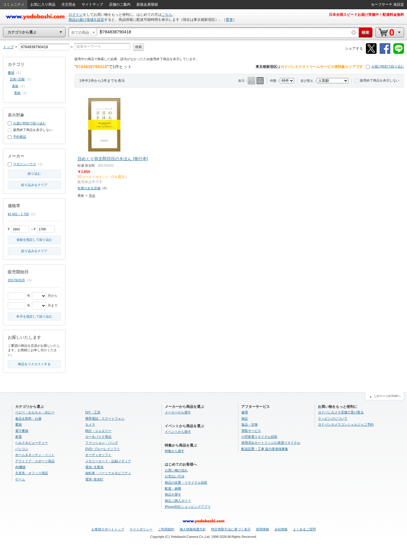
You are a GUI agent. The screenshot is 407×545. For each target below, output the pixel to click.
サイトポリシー (141, 529)
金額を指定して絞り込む (34, 239)
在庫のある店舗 (88, 188)
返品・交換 (249, 424)
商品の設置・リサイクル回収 (186, 482)
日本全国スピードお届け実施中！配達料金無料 (366, 15)
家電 (18, 436)
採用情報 (262, 529)
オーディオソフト (98, 455)
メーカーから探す (178, 412)
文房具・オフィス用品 (31, 473)
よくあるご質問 (304, 529)
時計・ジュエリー (98, 430)
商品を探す (173, 494)
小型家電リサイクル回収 (259, 436)
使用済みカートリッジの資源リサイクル (270, 442)
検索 (138, 47)
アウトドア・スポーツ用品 (35, 461)
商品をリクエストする (34, 364)
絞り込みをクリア (34, 185)
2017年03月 (16, 280)
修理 (244, 412)
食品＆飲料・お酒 (28, 418)
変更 (229, 20)
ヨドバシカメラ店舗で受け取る (341, 412)
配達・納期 (173, 488)
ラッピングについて (332, 418)
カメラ (90, 424)
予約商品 (19, 136)
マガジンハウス (24, 164)
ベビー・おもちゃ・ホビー (35, 412)
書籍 (11, 72)
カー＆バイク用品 (98, 436)
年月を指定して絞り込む (34, 316)
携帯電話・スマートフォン (105, 418)
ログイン (76, 15)
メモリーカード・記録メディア (108, 461)
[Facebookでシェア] (385, 52)
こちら (166, 15)
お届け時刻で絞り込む (387, 66)
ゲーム (20, 479)
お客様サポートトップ (107, 529)
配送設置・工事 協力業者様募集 (264, 449)
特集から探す (174, 451)
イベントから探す (178, 431)
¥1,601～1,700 (18, 214)
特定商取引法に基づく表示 (231, 529)
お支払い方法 (174, 476)
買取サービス (251, 430)
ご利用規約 (166, 529)
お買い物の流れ (176, 470)
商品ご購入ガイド (178, 500)
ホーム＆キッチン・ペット (35, 455)
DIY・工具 (92, 412)
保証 (244, 418)
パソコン (21, 449)
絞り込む (34, 173)
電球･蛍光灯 (94, 479)
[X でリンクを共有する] (371, 52)
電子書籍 (21, 430)
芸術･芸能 (17, 79)
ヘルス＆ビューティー (31, 442)
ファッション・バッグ (101, 442)
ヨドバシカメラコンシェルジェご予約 (346, 424)
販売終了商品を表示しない (379, 80)
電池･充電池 (94, 467)
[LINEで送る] (398, 52)
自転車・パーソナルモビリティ (108, 473)
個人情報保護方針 (193, 529)
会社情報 (281, 529)
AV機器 (20, 467)
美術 (92, 195)
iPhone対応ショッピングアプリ (188, 506)
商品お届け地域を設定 (86, 20)
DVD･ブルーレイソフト (102, 449)
